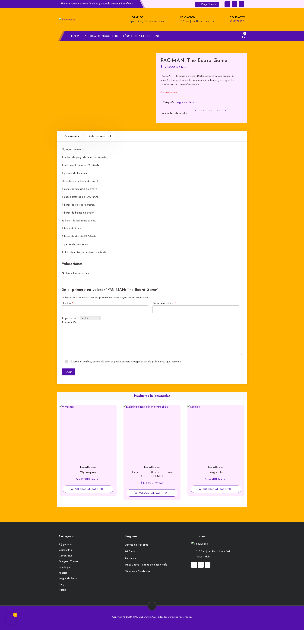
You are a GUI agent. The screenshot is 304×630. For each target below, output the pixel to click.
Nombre (67, 302)
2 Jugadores (65, 544)
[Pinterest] (214, 113)
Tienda (74, 36)
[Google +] (222, 113)
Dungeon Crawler (69, 561)
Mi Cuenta (131, 558)
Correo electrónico (164, 302)
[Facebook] (198, 113)
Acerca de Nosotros (101, 36)
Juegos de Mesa (185, 102)
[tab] (71, 136)
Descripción (71, 136)
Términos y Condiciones (142, 36)
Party (62, 584)
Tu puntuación (71, 318)
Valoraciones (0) (100, 136)
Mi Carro (130, 551)
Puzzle (62, 590)
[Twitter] (206, 113)
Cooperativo (66, 555)
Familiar (63, 573)
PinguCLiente (208, 4)
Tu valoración (70, 322)
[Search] (233, 35)
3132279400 (237, 21)
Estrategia (64, 567)
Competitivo (65, 550)
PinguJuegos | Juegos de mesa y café (146, 564)
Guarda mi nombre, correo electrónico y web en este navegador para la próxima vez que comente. (126, 361)
